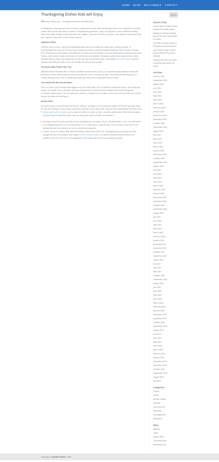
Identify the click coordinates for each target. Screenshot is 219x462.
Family (156, 395)
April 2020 (157, 299)
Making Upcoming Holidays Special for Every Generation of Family (165, 36)
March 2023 (158, 185)
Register (156, 429)
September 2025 (160, 80)
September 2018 (160, 373)
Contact (171, 5)
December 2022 (160, 197)
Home (126, 5)
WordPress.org (159, 444)
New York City (159, 407)
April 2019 (157, 345)
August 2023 (158, 166)
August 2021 (158, 260)
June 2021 (157, 267)
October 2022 (159, 205)
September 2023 (160, 162)
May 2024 (157, 139)
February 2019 (159, 353)
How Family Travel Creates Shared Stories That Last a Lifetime (164, 53)
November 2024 (160, 119)
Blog (137, 5)
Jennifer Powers (160, 399)
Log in (155, 433)
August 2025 (158, 84)
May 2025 (157, 96)
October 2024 (159, 123)
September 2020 (160, 279)
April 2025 (157, 100)
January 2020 (158, 310)
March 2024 (158, 146)
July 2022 (157, 217)
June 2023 (157, 174)
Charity (156, 391)
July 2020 (157, 287)
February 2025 (159, 107)
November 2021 (160, 248)
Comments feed (160, 440)
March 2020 (158, 303)
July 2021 (157, 264)
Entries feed (158, 437)
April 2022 (157, 228)
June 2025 (157, 92)
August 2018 (158, 377)
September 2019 (160, 326)
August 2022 (158, 213)
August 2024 (158, 131)
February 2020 (159, 306)
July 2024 (157, 135)
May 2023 (157, 178)
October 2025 (159, 76)
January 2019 (158, 357)
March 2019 (158, 349)
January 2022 (158, 240)
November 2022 (160, 201)
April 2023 (157, 182)
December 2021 (160, 244)
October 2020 (159, 275)
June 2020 (157, 291)
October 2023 (159, 158)
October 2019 (159, 322)
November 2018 (160, 365)
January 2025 (158, 111)
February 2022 (159, 236)
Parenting (157, 411)
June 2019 (157, 338)
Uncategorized (159, 414)
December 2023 (160, 154)
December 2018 (160, 361)
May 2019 (157, 342)
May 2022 (157, 225)
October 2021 (159, 252)
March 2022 (158, 232)
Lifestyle (156, 403)
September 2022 (160, 209)
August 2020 (158, 283)
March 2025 (158, 103)
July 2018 (157, 381)
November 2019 (160, 318)
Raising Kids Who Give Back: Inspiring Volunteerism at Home (165, 63)
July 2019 (157, 334)
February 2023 (159, 189)
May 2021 (157, 271)
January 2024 (158, 150)
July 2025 (157, 88)
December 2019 (160, 314)
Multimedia (153, 5)
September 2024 (160, 127)
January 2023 (158, 193)
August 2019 (158, 330)
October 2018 (159, 369)
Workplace (157, 418)
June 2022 (157, 221)
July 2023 (157, 170)
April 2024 (157, 142)
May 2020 (157, 295)
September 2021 (160, 256)
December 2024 (160, 115)
